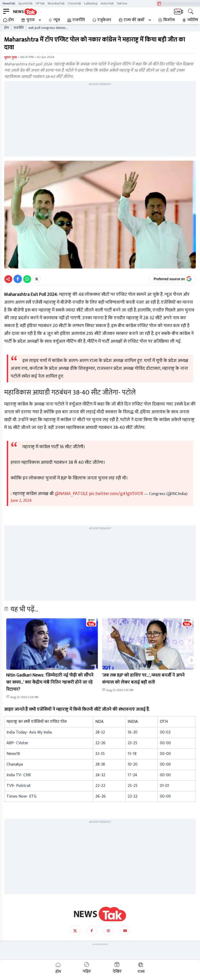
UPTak (40, 3)
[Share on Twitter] (36, 279)
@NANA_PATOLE (71, 494)
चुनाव (30, 20)
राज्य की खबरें (134, 20)
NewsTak (9, 3)
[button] (52, 644)
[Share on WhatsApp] (27, 279)
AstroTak (107, 3)
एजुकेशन (104, 20)
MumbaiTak (56, 3)
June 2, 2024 (21, 500)
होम (11, 20)
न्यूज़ (56, 20)
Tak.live (122, 3)
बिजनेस (169, 20)
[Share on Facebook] (18, 279)
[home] (100, 914)
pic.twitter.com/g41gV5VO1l (116, 494)
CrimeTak (74, 3)
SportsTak (25, 3)
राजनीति (78, 20)
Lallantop (91, 3)
